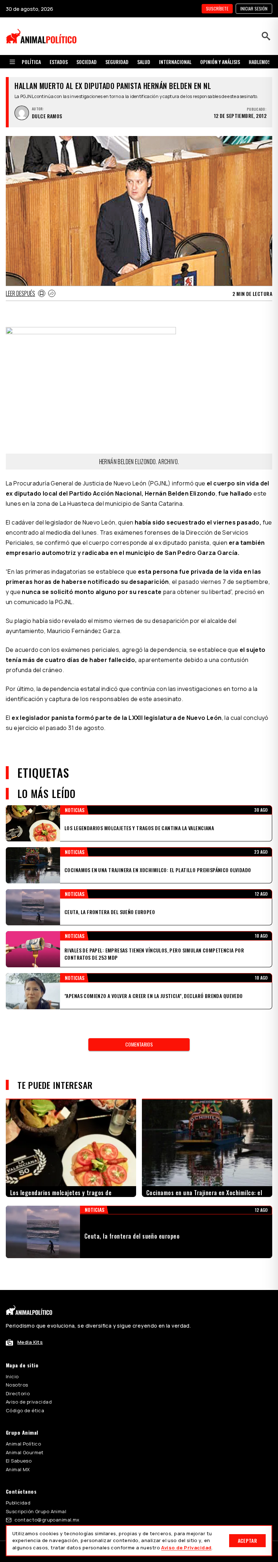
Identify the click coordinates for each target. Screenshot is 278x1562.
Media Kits (30, 1342)
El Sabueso (18, 1460)
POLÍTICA (31, 61)
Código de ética (25, 1410)
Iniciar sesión (254, 8)
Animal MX (18, 1469)
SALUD (143, 61)
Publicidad (18, 1502)
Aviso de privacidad (29, 1401)
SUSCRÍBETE (217, 8)
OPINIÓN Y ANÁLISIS (220, 61)
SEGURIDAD (117, 61)
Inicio (12, 1376)
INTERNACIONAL (175, 61)
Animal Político (23, 1443)
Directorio (18, 1393)
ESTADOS (59, 61)
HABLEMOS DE (263, 61)
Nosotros (17, 1384)
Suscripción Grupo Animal (36, 1511)
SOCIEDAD (86, 61)
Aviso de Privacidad (186, 1547)
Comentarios (139, 1044)
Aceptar (247, 1540)
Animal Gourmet (25, 1452)
